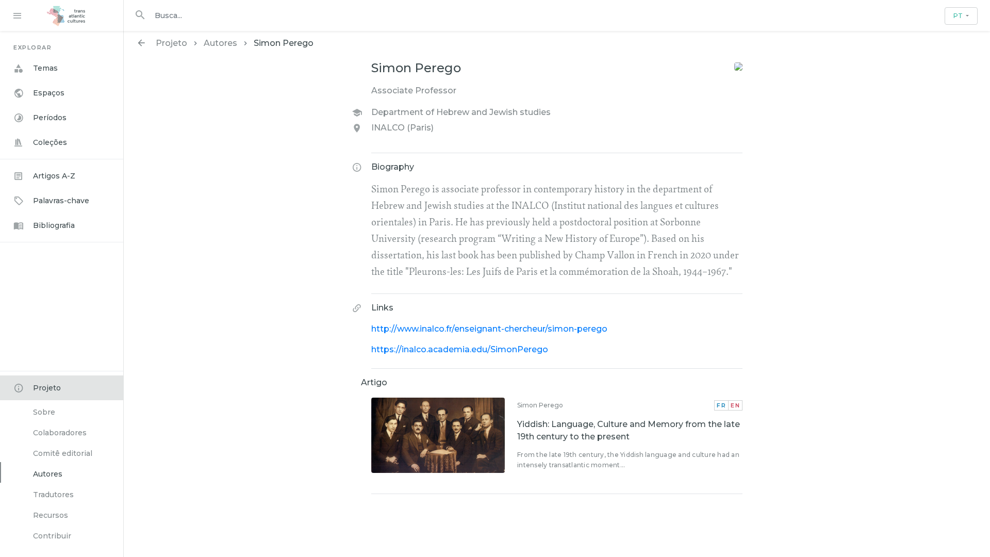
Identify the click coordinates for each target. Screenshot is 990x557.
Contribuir (52, 535)
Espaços (48, 92)
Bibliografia (54, 225)
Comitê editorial (62, 453)
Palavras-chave (61, 200)
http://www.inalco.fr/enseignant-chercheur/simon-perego (489, 329)
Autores (47, 474)
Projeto (47, 387)
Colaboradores (60, 432)
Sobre (44, 412)
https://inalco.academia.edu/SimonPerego (459, 349)
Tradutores (53, 494)
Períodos (50, 117)
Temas (45, 68)
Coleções (50, 142)
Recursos (50, 515)
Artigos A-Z (54, 176)
